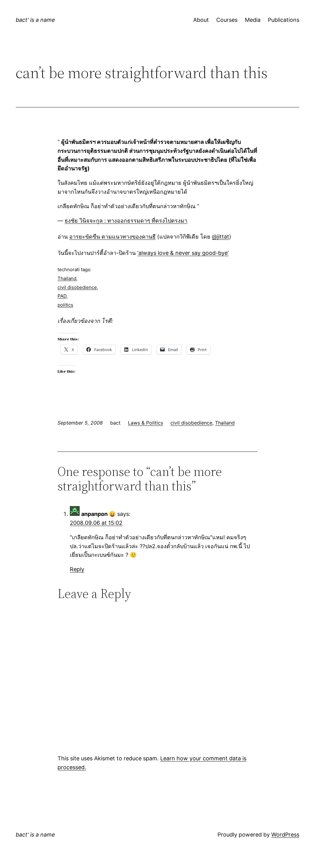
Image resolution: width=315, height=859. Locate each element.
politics (65, 305)
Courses (226, 20)
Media (253, 20)
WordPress (285, 834)
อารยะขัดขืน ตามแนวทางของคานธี (112, 236)
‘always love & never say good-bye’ (183, 253)
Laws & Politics (145, 423)
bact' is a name (35, 20)
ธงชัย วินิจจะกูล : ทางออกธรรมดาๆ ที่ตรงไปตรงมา (126, 220)
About (201, 20)
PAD (62, 296)
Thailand (67, 278)
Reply (77, 569)
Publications (283, 20)
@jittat (220, 236)
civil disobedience (77, 287)
